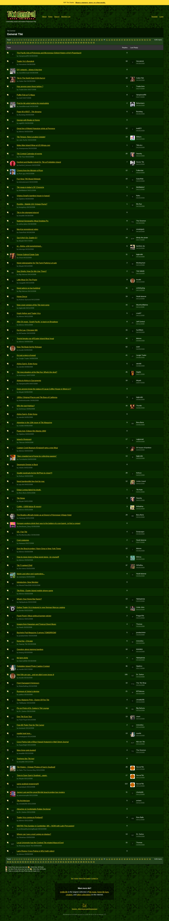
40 (104, 40)
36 (94, 40)
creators (69, 895)
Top (72, 878)
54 (140, 40)
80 (61, 42)
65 (23, 42)
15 (41, 40)
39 (102, 40)
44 (114, 40)
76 (51, 42)
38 (99, 40)
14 (38, 40)
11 (31, 40)
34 (89, 40)
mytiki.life (64, 892)
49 (127, 40)
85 (73, 42)
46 (119, 40)
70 (35, 42)
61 (13, 42)
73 (43, 42)
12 (33, 40)
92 (91, 42)
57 (147, 40)
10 (28, 40)
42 (109, 40)
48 (124, 40)
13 (36, 40)
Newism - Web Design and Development (84, 909)
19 (51, 40)
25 (66, 40)
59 (8, 42)
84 (71, 42)
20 (54, 40)
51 (132, 40)
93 (94, 42)
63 (18, 42)
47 (122, 40)
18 (49, 40)
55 (142, 40)
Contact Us (94, 878)
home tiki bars (103, 892)
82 (66, 42)
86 (76, 42)
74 (46, 42)
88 (81, 42)
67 (28, 42)
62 (15, 42)
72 (41, 42)
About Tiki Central (84, 878)
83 (68, 42)
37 (97, 40)
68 (30, 42)
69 (33, 42)
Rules (50, 16)
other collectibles (84, 895)
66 (25, 42)
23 (61, 40)
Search (56, 16)
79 (58, 42)
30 (79, 40)
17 (46, 40)
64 (20, 42)
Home (76, 878)
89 (83, 42)
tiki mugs (92, 892)
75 (48, 42)
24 (64, 40)
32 (84, 40)
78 (56, 42)
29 (76, 40)
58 (150, 40)
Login (161, 16)
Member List (65, 16)
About (44, 16)
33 (86, 40)
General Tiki (15, 34)
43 (112, 40)
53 (137, 40)
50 (129, 40)
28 (74, 40)
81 (63, 42)
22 (59, 40)
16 (43, 40)
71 (38, 42)
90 (86, 42)
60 (10, 42)
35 (92, 40)
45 (117, 40)
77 (53, 42)
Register (155, 16)
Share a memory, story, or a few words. (90, 2)
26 (69, 40)
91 (89, 42)
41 (107, 40)
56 (145, 40)
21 (56, 40)
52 (135, 40)
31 (81, 40)
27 (71, 40)
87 (78, 42)
